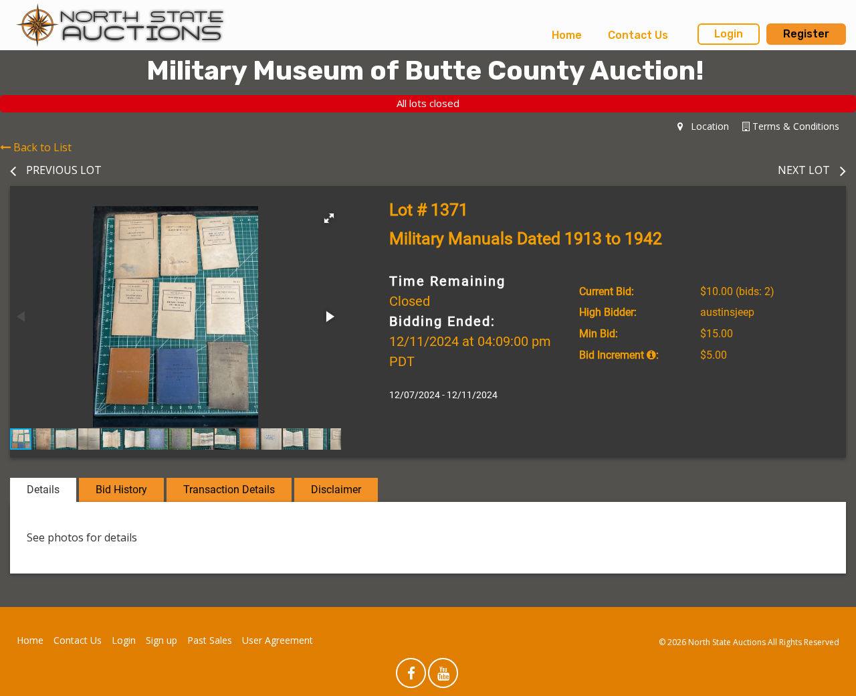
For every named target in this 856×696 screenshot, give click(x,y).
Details (43, 489)
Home (567, 35)
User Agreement (277, 640)
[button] (329, 218)
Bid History (121, 489)
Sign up (161, 640)
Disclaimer (336, 489)
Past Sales (209, 640)
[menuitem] (567, 35)
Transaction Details (229, 489)
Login (728, 33)
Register (806, 33)
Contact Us (638, 35)
